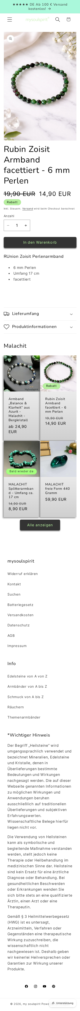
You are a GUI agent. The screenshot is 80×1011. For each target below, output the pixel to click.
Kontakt (14, 584)
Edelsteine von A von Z (27, 676)
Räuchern (15, 707)
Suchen (14, 594)
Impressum (17, 646)
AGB (11, 635)
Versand (27, 208)
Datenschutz (18, 625)
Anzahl (9, 216)
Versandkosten (20, 615)
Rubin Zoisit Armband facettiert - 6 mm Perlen (55, 405)
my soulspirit (32, 1003)
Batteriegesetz (20, 605)
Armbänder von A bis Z (27, 686)
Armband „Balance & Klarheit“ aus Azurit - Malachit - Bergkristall (19, 409)
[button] (9, 19)
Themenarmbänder (24, 717)
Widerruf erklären (22, 574)
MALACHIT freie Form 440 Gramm (57, 488)
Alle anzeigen (40, 525)
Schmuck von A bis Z (25, 697)
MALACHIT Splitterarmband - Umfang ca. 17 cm (21, 490)
